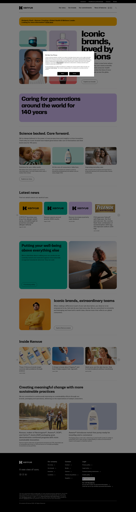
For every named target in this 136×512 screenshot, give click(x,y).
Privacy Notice (60, 62)
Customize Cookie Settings (51, 68)
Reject (62, 73)
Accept (74, 73)
